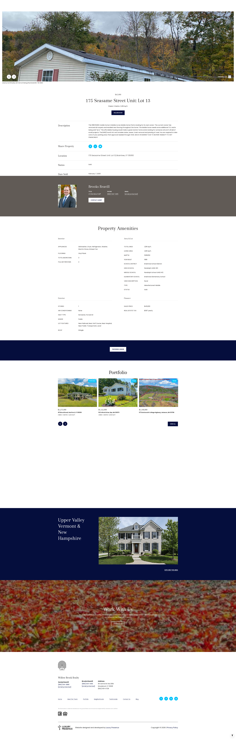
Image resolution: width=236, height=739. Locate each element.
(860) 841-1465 (112, 194)
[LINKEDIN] (171, 698)
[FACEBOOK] (166, 698)
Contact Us (126, 699)
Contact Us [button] (118, 624)
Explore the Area (171, 570)
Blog (137, 699)
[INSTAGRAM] (161, 698)
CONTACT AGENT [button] (96, 200)
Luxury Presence (112, 727)
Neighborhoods (99, 699)
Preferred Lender (118, 349)
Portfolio (85, 699)
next (14, 77)
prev (9, 77)
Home (60, 699)
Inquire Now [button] (118, 113)
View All (173, 424)
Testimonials (113, 699)
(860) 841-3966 (63, 684)
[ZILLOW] (176, 698)
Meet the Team (72, 699)
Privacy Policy (172, 727)
